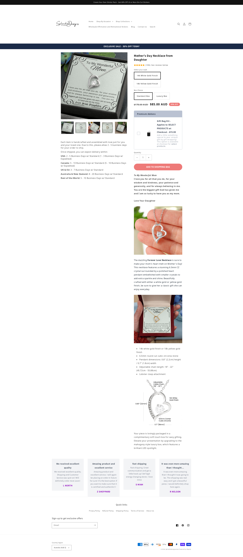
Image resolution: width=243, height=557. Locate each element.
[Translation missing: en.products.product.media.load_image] (67, 128)
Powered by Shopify (185, 549)
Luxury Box (162, 96)
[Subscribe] (94, 525)
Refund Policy (108, 511)
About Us (150, 511)
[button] (178, 24)
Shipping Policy (122, 511)
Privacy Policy (94, 511)
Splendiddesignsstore (172, 549)
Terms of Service (137, 511)
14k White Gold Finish (147, 75)
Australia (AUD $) (60, 547)
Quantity (137, 152)
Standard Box (143, 96)
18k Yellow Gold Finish (147, 83)
